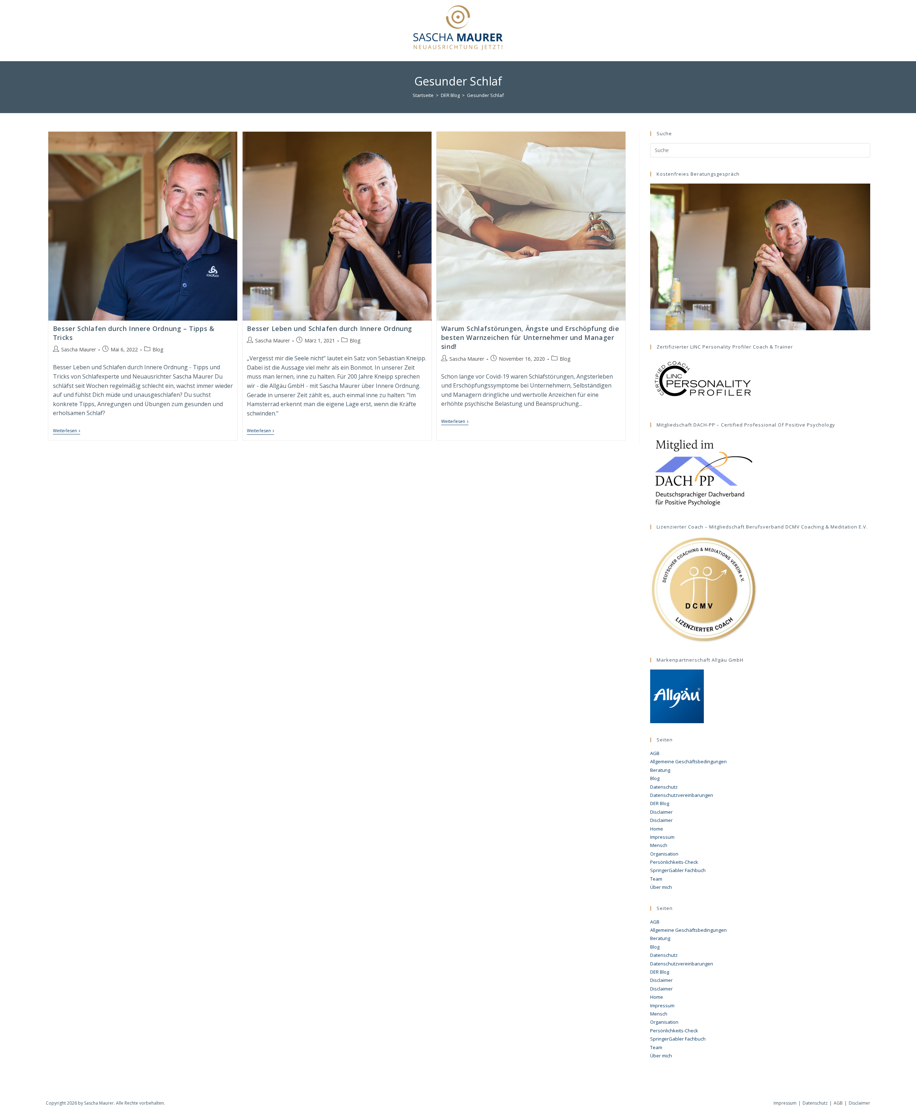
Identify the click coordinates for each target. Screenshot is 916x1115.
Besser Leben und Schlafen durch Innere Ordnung (329, 328)
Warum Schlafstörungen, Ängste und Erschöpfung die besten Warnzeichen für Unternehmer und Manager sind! (530, 337)
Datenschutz (664, 787)
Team (656, 879)
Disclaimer (661, 812)
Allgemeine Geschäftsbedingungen (688, 761)
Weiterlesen (66, 431)
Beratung (660, 770)
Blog (157, 349)
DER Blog (659, 803)
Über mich (661, 887)
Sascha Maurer (78, 349)
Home (656, 829)
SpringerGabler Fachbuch (678, 870)
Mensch (658, 845)
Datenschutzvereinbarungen (681, 795)
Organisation (664, 854)
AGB (654, 753)
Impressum (662, 837)
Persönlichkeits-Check (674, 862)
